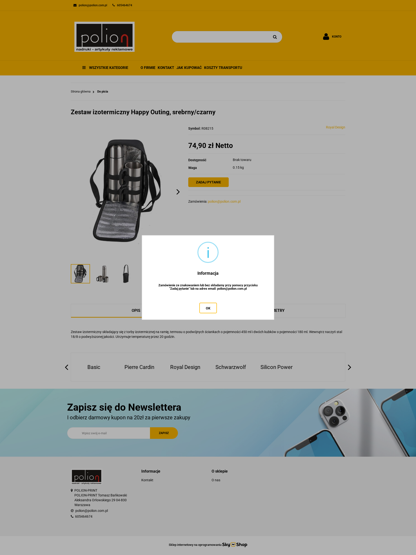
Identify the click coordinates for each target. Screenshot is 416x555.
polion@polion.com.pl (232, 288)
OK (208, 308)
